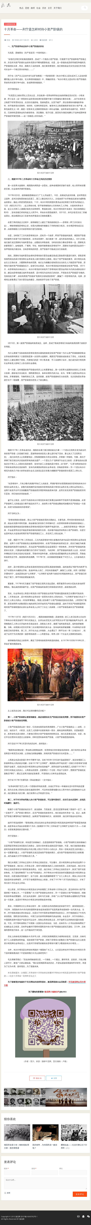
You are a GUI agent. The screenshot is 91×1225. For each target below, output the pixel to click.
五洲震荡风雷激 (10, 24)
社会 (38, 8)
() (38, 1078)
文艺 (50, 8)
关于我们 (58, 8)
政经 (33, 8)
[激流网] (6, 4)
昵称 (6, 1168)
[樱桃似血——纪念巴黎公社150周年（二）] (74, 1133)
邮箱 (34, 1168)
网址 (61, 1168)
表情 (8, 1193)
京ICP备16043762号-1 (29, 1216)
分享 (55, 1078)
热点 (21, 8)
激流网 (44, 40)
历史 (44, 8)
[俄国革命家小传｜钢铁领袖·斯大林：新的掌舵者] (17, 1133)
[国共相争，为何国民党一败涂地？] (45, 1133)
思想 (27, 8)
